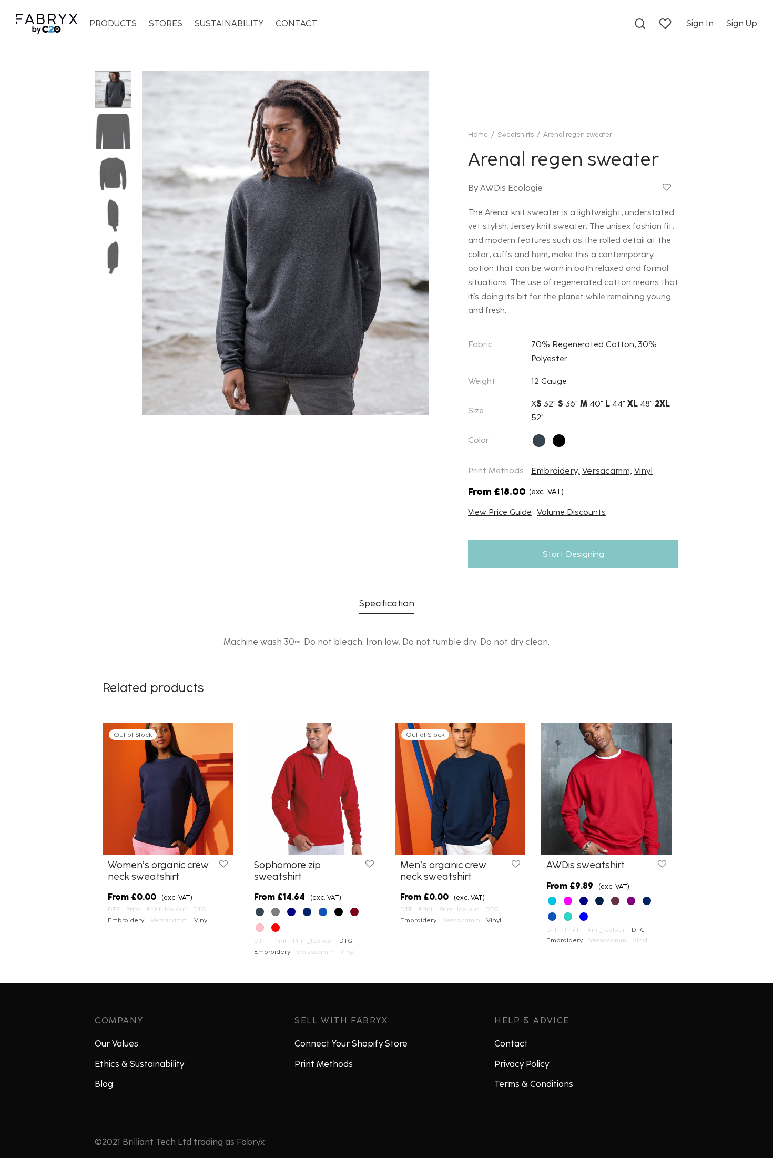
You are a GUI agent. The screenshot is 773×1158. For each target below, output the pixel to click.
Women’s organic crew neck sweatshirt (158, 870)
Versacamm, (607, 471)
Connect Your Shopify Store (351, 1044)
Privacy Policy (521, 1064)
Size (476, 410)
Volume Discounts (571, 512)
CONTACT (296, 23)
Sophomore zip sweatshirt (287, 870)
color (478, 440)
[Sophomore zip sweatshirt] (314, 789)
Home (478, 134)
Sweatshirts (515, 134)
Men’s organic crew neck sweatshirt (443, 870)
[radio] (539, 441)
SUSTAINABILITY (229, 23)
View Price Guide (500, 512)
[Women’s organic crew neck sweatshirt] (168, 789)
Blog (104, 1084)
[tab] (386, 602)
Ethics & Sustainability (139, 1064)
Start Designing (573, 554)
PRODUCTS (113, 23)
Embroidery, (555, 471)
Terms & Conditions (533, 1084)
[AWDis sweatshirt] (606, 789)
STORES (165, 23)
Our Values (116, 1044)
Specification (386, 602)
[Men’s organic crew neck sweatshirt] (460, 789)
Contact (511, 1044)
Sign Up (741, 23)
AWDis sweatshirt (585, 865)
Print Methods (323, 1064)
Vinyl (643, 471)
